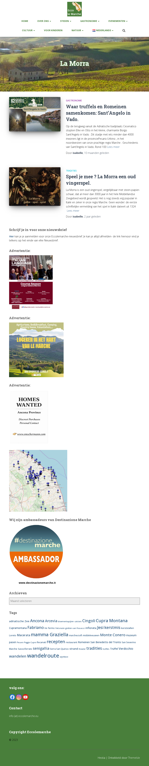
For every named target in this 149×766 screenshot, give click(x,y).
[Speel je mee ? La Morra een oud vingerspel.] (35, 186)
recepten (56, 641)
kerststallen (127, 628)
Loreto (12, 635)
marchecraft (75, 635)
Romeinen (84, 642)
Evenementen (117, 21)
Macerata (23, 635)
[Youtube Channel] (25, 697)
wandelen (17, 656)
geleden (96, 153)
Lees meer (113, 147)
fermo (51, 628)
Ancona (37, 620)
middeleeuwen (91, 635)
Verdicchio (126, 649)
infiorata (90, 628)
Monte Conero (112, 634)
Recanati (41, 642)
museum (131, 635)
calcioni (78, 621)
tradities (94, 648)
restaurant (71, 642)
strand (73, 648)
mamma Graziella (49, 634)
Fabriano (35, 627)
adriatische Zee (19, 621)
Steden (64, 21)
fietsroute (60, 628)
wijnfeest (64, 657)
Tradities (71, 170)
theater (82, 649)
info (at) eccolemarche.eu (24, 716)
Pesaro (20, 642)
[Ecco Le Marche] (74, 9)
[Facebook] (12, 697)
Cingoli (88, 620)
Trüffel (114, 648)
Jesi (100, 627)
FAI (46, 628)
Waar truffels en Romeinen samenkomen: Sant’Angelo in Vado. (98, 113)
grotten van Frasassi (75, 628)
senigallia (41, 648)
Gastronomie (89, 21)
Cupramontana (18, 628)
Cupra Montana (112, 620)
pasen (12, 642)
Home (24, 21)
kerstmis (112, 627)
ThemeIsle (134, 757)
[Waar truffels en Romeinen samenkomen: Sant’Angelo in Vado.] (35, 114)
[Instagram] (19, 697)
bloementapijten (66, 621)
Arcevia (51, 621)
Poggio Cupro (30, 642)
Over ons (43, 21)
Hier (11, 236)
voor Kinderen (53, 30)
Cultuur (27, 30)
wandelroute (43, 655)
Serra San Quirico (59, 648)
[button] (50, 21)
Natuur (77, 30)
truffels (106, 649)
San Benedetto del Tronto (105, 642)
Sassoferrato (25, 648)
